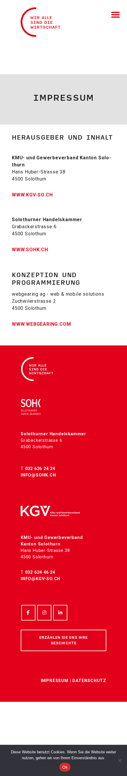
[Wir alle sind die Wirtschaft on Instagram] (44, 613)
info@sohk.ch (38, 475)
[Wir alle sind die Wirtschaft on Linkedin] (60, 613)
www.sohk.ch (30, 249)
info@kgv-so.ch (40, 578)
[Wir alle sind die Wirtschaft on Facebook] (28, 613)
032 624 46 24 (40, 572)
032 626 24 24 (40, 468)
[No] (120, 760)
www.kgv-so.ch (32, 195)
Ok (65, 767)
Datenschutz (89, 680)
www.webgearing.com (41, 324)
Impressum (55, 680)
